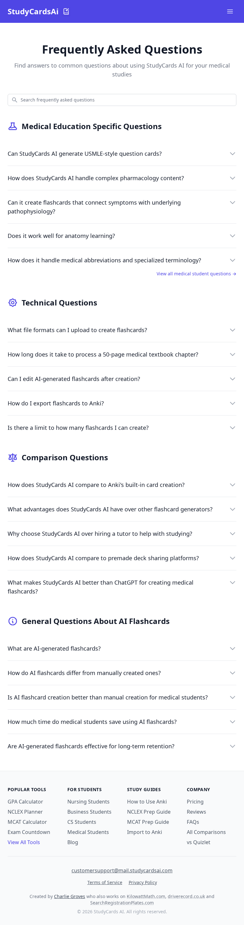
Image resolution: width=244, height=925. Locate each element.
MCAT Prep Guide (148, 821)
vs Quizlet (198, 842)
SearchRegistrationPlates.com (122, 903)
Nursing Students (88, 801)
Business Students (89, 811)
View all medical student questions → (196, 274)
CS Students (81, 821)
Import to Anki (144, 832)
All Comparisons (206, 832)
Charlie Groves (69, 896)
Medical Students (88, 832)
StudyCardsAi (33, 11)
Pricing (195, 801)
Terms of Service (104, 882)
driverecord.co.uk (186, 896)
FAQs (193, 821)
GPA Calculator (25, 801)
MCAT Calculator (27, 821)
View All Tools (24, 842)
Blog (72, 842)
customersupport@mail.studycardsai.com (122, 870)
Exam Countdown (29, 832)
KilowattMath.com (146, 896)
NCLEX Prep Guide (149, 811)
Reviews (196, 811)
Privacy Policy (143, 882)
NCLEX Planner (25, 811)
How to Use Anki (147, 801)
